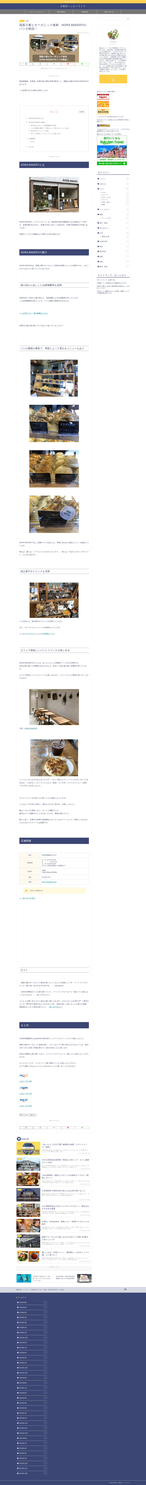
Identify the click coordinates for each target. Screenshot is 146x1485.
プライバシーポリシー (37, 12)
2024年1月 (32, 1418)
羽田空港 (114, 251)
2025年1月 (32, 1363)
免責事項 (85, 12)
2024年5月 (32, 1398)
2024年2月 (32, 1413)
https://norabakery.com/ (49, 882)
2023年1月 (32, 1458)
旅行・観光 (114, 223)
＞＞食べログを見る (27, 898)
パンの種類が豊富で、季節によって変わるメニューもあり (50, 128)
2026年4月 (32, 1317)
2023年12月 (32, 1423)
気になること (114, 228)
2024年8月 (32, 1383)
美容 (114, 246)
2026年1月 (32, 1332)
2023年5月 (32, 1453)
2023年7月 (32, 1443)
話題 (114, 256)
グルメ (22, 21)
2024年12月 (32, 1368)
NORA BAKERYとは (36, 118)
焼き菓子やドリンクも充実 (40, 131)
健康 (114, 214)
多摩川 (33, 1115)
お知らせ (114, 184)
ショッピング (114, 209)
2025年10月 (32, 1337)
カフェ (115, 192)
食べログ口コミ (55, 1007)
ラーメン (115, 199)
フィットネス (115, 218)
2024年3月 (32, 1408)
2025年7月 (32, 1348)
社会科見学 (114, 241)
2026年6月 (32, 1307)
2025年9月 (32, 1342)
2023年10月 (32, 1433)
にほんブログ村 (25, 1081)
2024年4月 (32, 1403)
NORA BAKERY (31, 728)
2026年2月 (32, 1327)
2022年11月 (32, 1468)
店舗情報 (32, 138)
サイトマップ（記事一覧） (107, 280)
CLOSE (82, 111)
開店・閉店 (114, 266)
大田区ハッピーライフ (73, 6)
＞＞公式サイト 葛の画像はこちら (33, 313)
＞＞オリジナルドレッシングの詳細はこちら (37, 634)
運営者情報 (61, 12)
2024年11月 (32, 1373)
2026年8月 (32, 1302)
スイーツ (115, 195)
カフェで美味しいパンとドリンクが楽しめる (46, 133)
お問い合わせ (109, 12)
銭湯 (114, 261)
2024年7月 (32, 1388)
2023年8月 (32, 1438)
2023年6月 (32, 1448)
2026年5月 (32, 1312)
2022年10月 (32, 1473)
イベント (114, 179)
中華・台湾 (115, 202)
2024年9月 (32, 1378)
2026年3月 (32, 1322)
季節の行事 (115, 236)
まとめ (31, 147)
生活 (114, 233)
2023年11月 (32, 1428)
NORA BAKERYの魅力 (37, 122)
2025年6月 (32, 1352)
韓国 (115, 204)
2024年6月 (32, 1393)
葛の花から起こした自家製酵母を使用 (43, 125)
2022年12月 (32, 1463)
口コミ (33, 142)
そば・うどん (115, 197)
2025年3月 (32, 1358)
